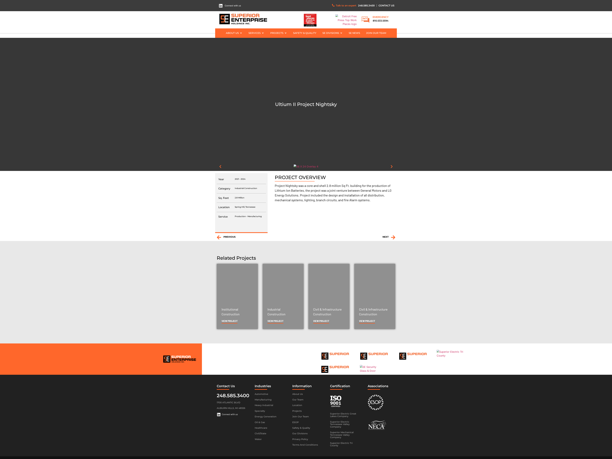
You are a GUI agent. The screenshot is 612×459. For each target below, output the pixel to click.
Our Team (297, 399)
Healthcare (261, 427)
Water (258, 439)
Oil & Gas (260, 422)
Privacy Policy (300, 439)
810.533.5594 (380, 20)
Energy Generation (266, 416)
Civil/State (260, 433)
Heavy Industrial (264, 405)
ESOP (295, 422)
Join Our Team (300, 416)
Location (297, 405)
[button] (234, 33)
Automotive (261, 394)
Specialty (260, 411)
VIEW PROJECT (230, 321)
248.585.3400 (366, 5)
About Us (297, 394)
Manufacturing (263, 399)
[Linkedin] (221, 6)
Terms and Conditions (305, 444)
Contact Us (386, 5)
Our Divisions (300, 433)
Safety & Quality (301, 427)
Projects (297, 411)
